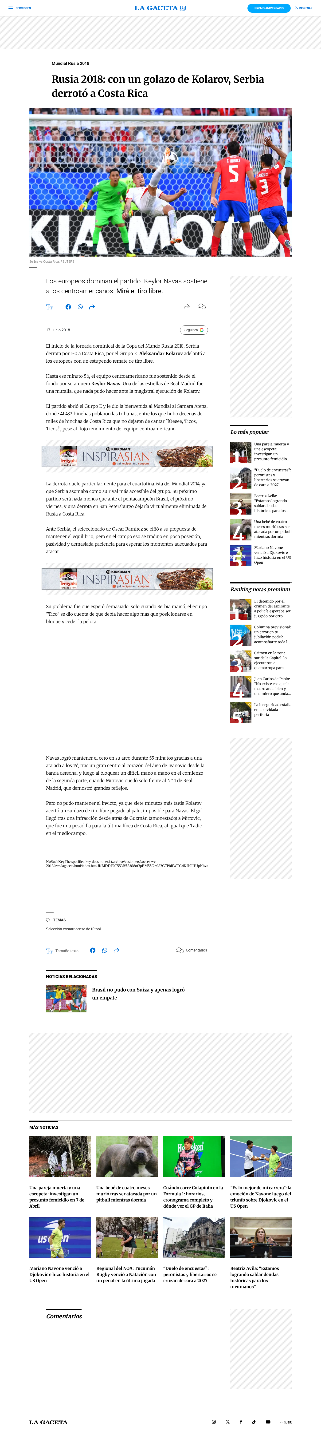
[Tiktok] (254, 1422)
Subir (288, 1422)
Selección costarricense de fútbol (73, 929)
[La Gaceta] (160, 8)
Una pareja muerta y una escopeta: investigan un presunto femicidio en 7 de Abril (271, 454)
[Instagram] (214, 1422)
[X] (228, 1422)
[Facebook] (241, 1422)
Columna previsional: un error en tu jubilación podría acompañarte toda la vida (272, 637)
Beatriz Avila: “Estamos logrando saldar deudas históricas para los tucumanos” (270, 506)
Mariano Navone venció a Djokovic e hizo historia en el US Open (59, 1274)
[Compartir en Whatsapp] (80, 308)
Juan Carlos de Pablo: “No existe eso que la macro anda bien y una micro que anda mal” (272, 689)
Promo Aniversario (269, 8)
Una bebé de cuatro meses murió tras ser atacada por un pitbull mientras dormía (126, 1194)
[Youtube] (268, 1422)
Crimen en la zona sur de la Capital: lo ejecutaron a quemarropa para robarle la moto (270, 663)
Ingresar (306, 8)
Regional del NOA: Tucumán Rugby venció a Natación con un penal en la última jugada (126, 1274)
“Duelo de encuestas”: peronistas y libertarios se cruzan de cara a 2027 (190, 1274)
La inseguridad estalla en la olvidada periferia (272, 709)
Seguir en (191, 330)
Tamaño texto (66, 951)
